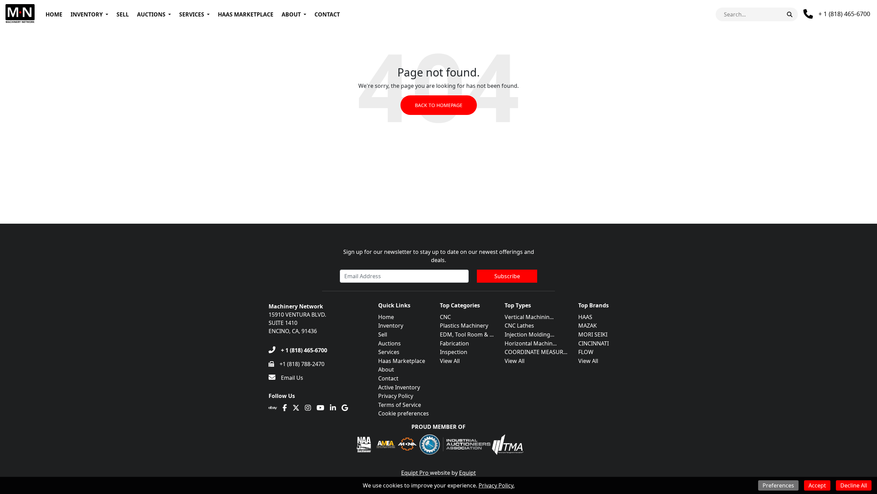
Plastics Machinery (464, 325)
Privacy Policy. (497, 485)
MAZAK (587, 325)
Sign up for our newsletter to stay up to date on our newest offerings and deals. (438, 256)
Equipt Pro (415, 473)
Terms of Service (399, 405)
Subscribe (507, 276)
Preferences (778, 485)
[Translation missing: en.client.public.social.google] (345, 408)
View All (450, 361)
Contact (327, 14)
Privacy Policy (395, 396)
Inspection (453, 352)
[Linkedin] (333, 408)
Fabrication (454, 343)
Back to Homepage (438, 105)
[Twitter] (296, 408)
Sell (122, 14)
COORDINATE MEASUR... (536, 352)
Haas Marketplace (245, 14)
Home (54, 14)
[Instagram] (308, 408)
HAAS (585, 317)
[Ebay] (273, 408)
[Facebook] (285, 408)
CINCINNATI (593, 343)
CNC (445, 317)
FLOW (585, 352)
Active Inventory (399, 387)
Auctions (151, 14)
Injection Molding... (529, 334)
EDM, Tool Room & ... (467, 334)
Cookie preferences (403, 413)
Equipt (467, 473)
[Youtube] (320, 408)
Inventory (87, 14)
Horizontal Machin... (531, 343)
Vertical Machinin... (529, 317)
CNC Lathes (519, 325)
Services (191, 14)
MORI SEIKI (592, 334)
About (291, 14)
